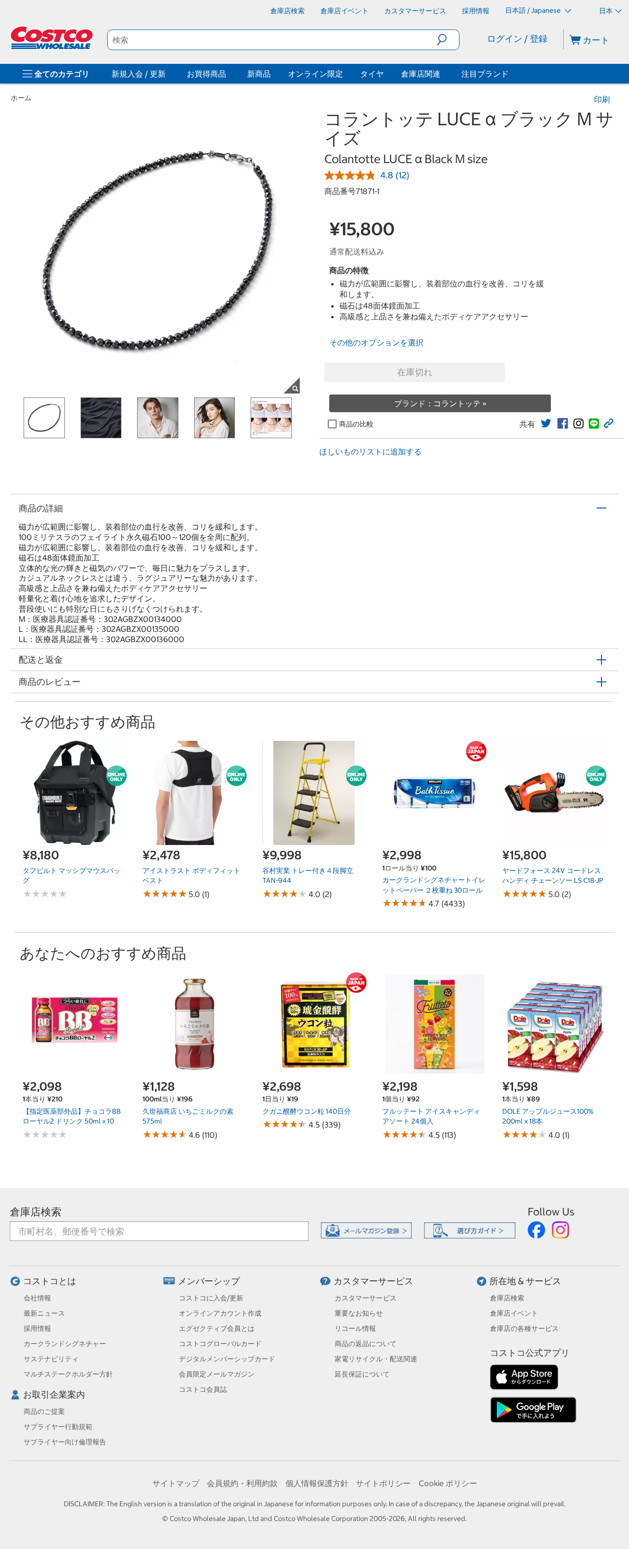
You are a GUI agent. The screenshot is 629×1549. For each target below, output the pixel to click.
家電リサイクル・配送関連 (376, 1358)
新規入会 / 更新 (139, 74)
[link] (546, 423)
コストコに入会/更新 (211, 1298)
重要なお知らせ (359, 1313)
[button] (448, 40)
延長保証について (362, 1374)
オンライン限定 (315, 74)
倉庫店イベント (514, 1313)
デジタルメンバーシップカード (227, 1358)
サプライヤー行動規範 (58, 1426)
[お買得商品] (228, 74)
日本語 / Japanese (533, 10)
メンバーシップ (209, 1281)
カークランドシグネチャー (65, 1343)
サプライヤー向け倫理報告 (65, 1441)
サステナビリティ (51, 1358)
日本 (606, 10)
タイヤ (372, 74)
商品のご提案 (44, 1411)
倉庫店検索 (35, 1211)
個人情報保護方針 (317, 1483)
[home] (52, 38)
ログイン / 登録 (517, 38)
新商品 (259, 74)
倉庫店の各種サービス (524, 1328)
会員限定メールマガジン (217, 1374)
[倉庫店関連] (442, 74)
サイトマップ (176, 1483)
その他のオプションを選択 (376, 342)
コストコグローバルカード (220, 1343)
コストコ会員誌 (203, 1389)
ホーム (21, 97)
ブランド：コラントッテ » (440, 403)
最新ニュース (44, 1313)
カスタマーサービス (373, 1281)
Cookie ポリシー (448, 1483)
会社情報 (37, 1298)
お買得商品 (206, 74)
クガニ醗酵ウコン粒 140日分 (306, 1111)
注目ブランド (485, 74)
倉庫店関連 (420, 74)
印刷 (602, 99)
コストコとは (49, 1281)
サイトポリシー (383, 1483)
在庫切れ (414, 372)
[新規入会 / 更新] (168, 74)
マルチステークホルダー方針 (68, 1374)
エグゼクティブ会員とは (217, 1328)
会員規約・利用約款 (242, 1483)
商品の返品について (366, 1343)
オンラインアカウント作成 (220, 1313)
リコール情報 (355, 1328)
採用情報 (37, 1328)
